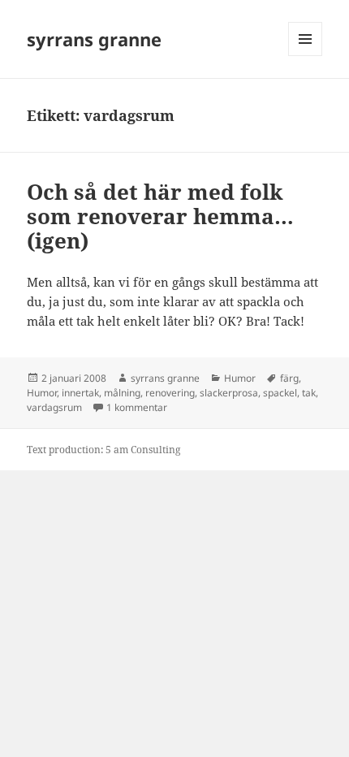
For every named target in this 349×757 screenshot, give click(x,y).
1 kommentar (136, 407)
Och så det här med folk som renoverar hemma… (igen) (160, 216)
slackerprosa (229, 393)
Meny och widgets (305, 55)
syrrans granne (94, 39)
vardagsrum (54, 407)
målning (122, 393)
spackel (280, 393)
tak (309, 393)
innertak (80, 393)
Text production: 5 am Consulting (103, 449)
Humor (240, 378)
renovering (170, 393)
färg (289, 378)
